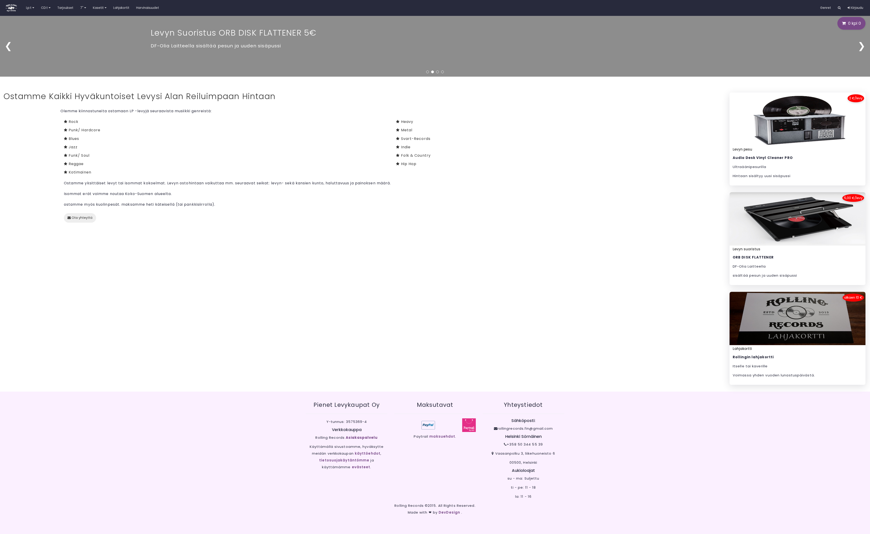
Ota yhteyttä (81, 217)
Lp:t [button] (29, 8)
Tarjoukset (65, 8)
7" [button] (82, 8)
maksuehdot (442, 436)
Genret (825, 8)
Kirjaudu (856, 8)
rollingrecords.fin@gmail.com (525, 428)
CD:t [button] (45, 8)
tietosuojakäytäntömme (344, 460)
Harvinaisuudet (147, 8)
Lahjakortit (121, 8)
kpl (854, 23)
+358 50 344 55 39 (525, 444)
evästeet (361, 467)
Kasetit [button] (99, 8)
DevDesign (450, 512)
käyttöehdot (367, 453)
